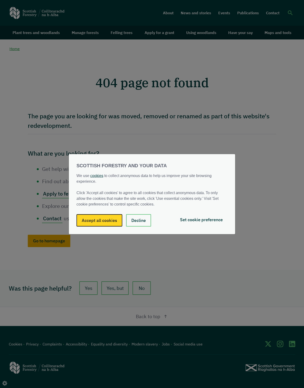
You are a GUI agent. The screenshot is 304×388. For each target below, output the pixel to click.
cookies (96, 175)
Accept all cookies (99, 220)
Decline (138, 220)
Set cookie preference (201, 219)
